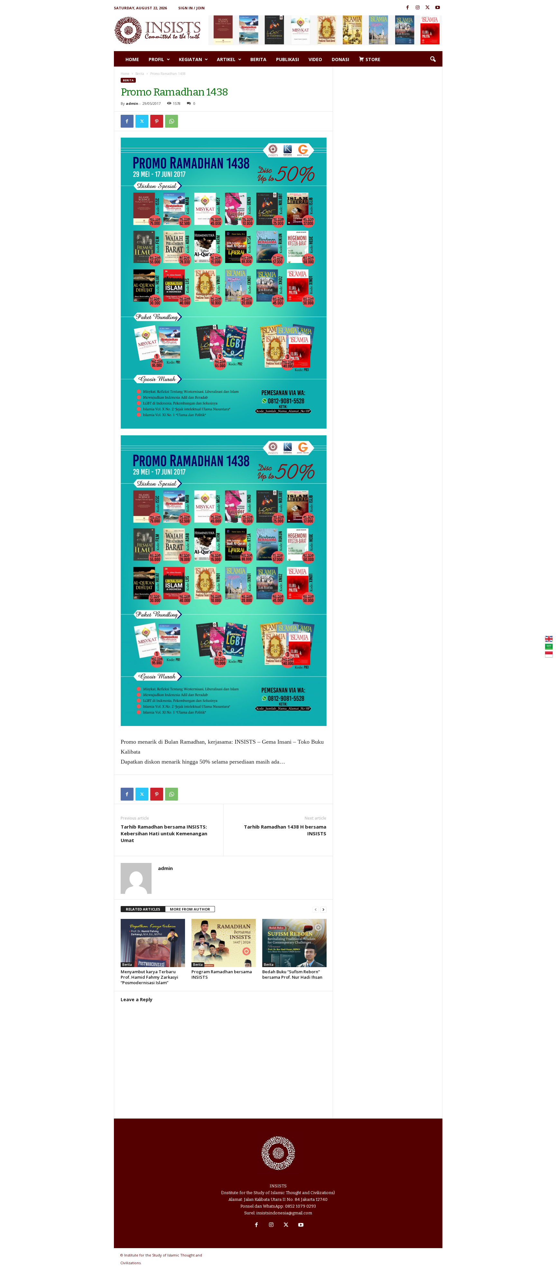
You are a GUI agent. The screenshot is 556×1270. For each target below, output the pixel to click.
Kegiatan (190, 59)
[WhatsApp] (171, 121)
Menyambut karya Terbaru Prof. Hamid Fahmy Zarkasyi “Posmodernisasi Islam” (149, 977)
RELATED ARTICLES (143, 909)
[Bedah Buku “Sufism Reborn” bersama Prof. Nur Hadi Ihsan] (294, 943)
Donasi (340, 59)
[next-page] (323, 909)
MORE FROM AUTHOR (190, 909)
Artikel (226, 59)
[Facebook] (408, 8)
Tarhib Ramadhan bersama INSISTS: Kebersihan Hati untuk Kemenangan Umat (164, 833)
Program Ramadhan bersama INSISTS (221, 974)
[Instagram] (418, 8)
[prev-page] (315, 909)
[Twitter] (427, 8)
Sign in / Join (191, 7)
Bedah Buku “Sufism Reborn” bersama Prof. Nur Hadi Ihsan (292, 974)
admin (132, 103)
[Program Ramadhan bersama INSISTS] (223, 943)
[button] (433, 59)
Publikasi (287, 59)
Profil (156, 59)
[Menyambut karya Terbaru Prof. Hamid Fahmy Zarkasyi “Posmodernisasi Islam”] (153, 943)
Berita (258, 59)
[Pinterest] (156, 121)
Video (315, 59)
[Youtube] (437, 8)
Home (132, 59)
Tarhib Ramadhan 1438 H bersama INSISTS (285, 830)
